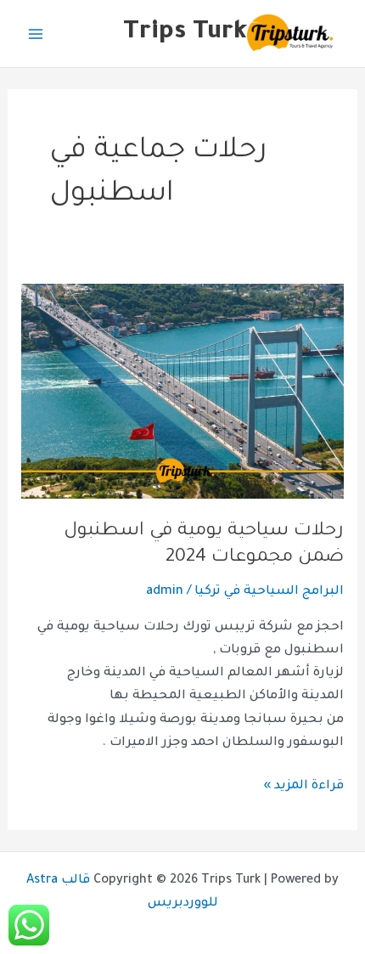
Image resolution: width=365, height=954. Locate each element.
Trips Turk (185, 33)
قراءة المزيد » (303, 784)
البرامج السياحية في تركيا (269, 591)
